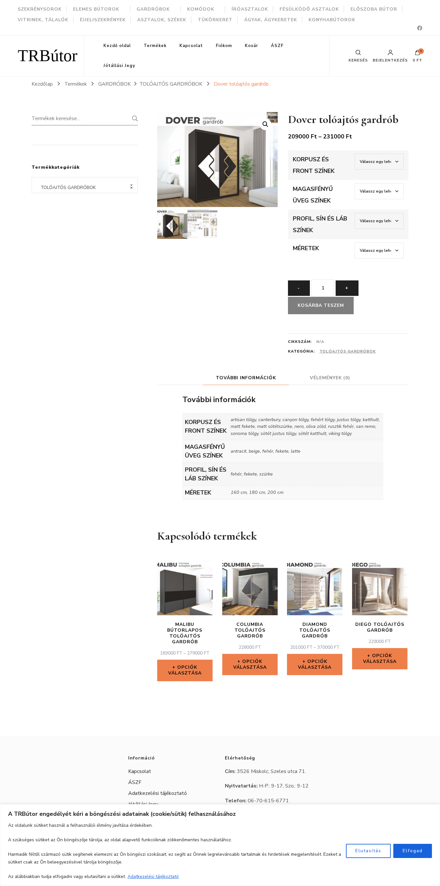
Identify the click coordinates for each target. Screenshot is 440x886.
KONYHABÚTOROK (332, 20)
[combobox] (85, 185)
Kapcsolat (191, 46)
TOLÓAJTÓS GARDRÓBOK (348, 351)
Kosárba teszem (321, 305)
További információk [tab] (246, 378)
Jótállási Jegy (119, 66)
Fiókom (224, 46)
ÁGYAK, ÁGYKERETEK (270, 20)
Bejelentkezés (390, 60)
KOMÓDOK (200, 9)
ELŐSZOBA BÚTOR (373, 9)
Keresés (133, 118)
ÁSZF (277, 46)
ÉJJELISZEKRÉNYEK (103, 20)
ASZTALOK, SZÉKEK (161, 20)
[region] (220, 845)
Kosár (251, 46)
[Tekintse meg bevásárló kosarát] (417, 54)
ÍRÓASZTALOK (250, 9)
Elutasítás (368, 851)
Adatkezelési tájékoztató (153, 876)
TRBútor (47, 56)
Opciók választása (185, 670)
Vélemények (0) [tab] (330, 378)
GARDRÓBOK (153, 9)
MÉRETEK (306, 248)
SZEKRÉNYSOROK (40, 9)
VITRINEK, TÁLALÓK (43, 20)
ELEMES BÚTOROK (96, 9)
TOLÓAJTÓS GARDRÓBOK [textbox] (85, 187)
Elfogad (413, 851)
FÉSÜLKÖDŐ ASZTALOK (309, 9)
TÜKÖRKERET (215, 20)
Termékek (155, 46)
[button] (265, 124)
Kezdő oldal (117, 46)
